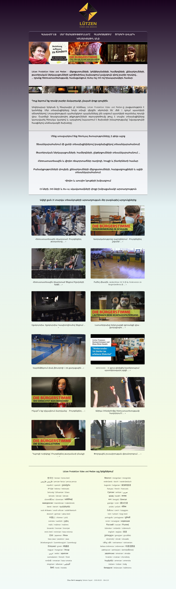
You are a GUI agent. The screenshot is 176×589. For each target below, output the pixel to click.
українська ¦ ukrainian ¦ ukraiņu (117, 553)
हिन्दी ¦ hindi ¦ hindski (58, 568)
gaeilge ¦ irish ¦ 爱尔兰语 (117, 503)
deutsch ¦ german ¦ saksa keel (58, 514)
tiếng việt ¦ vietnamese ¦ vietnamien (117, 542)
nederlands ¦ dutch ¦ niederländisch (117, 481)
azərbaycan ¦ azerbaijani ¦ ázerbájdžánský (118, 550)
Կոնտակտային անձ (88, 38)
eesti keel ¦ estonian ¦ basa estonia (58, 532)
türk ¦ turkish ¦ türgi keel (117, 514)
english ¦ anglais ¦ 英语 (117, 532)
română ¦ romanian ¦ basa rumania (58, 560)
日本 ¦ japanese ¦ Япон (58, 535)
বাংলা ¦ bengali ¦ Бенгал (117, 499)
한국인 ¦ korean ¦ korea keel (58, 478)
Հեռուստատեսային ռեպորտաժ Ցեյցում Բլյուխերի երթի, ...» (58, 283)
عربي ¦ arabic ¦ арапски (58, 553)
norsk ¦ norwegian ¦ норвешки (117, 521)
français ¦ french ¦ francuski (117, 489)
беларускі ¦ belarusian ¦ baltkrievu (117, 568)
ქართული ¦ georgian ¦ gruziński (117, 535)
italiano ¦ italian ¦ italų (117, 564)
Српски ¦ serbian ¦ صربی (118, 492)
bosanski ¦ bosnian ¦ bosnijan (58, 528)
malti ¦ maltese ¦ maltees (58, 524)
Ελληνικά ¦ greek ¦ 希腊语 (58, 546)
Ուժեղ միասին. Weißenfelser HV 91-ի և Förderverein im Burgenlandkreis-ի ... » (118, 283)
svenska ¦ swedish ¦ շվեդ (58, 521)
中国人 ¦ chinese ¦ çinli (58, 517)
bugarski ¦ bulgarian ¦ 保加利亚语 (117, 485)
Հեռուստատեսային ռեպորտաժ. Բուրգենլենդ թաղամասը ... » (58, 240)
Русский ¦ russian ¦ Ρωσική (117, 524)
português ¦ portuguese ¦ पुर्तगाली (117, 517)
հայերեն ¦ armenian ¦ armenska (118, 560)
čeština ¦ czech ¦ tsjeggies (117, 510)
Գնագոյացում (102, 34)
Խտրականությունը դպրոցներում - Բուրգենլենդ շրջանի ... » (118, 240)
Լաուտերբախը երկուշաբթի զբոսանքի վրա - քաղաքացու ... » (117, 326)
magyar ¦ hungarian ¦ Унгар (58, 550)
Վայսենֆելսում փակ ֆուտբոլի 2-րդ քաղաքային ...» (58, 368)
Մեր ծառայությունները (75, 34)
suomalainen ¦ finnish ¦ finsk (58, 557)
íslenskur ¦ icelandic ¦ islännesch (118, 528)
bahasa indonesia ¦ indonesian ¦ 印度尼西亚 (117, 546)
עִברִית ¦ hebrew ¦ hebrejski (58, 489)
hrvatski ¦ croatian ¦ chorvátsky (118, 557)
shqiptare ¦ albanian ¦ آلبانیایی (58, 564)
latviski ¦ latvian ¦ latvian (58, 496)
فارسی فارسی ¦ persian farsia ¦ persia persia (58, 481)
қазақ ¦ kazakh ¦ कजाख (117, 496)
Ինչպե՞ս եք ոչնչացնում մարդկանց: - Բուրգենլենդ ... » (58, 411)
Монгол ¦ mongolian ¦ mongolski (117, 478)
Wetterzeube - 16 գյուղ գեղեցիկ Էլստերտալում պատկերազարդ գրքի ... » (117, 369)
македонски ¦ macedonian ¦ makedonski (58, 503)
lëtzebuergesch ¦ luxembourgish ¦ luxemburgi (58, 542)
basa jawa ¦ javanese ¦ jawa (58, 539)
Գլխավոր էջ (48, 34)
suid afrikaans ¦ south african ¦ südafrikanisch (58, 510)
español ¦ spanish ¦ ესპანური (58, 485)
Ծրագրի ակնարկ (125, 34)
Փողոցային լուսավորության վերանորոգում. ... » (117, 454)
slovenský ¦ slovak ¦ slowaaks (117, 539)
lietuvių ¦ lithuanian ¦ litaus (58, 492)
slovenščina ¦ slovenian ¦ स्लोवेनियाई (58, 499)
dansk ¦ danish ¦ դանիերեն (58, 506)
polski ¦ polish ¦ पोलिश (117, 506)
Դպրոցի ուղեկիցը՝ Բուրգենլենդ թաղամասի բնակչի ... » (58, 455)
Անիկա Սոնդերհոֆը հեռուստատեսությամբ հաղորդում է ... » (118, 412)
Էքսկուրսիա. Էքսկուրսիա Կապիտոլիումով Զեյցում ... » (58, 326)
